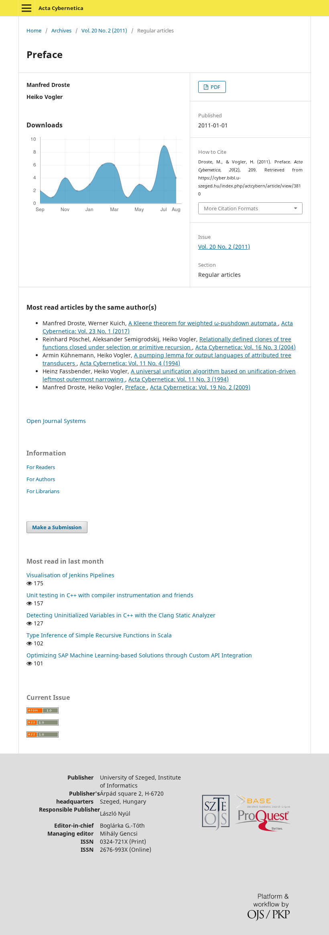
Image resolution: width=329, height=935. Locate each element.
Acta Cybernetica (61, 8)
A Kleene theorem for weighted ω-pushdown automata (203, 323)
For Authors (40, 479)
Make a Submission (57, 527)
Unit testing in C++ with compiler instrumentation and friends (109, 595)
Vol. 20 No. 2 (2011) (104, 30)
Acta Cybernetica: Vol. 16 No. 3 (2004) (245, 347)
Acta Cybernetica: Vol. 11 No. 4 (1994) (130, 363)
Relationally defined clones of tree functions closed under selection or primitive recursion (167, 343)
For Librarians (42, 491)
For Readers (40, 467)
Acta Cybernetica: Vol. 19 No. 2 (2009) (200, 387)
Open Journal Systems (56, 421)
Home (33, 30)
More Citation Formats (231, 208)
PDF (214, 87)
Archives (61, 30)
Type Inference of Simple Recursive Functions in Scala (99, 635)
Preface (136, 387)
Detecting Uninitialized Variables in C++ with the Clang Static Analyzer (120, 615)
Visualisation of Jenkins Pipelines (70, 575)
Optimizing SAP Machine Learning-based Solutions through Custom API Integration (139, 655)
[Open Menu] (26, 8)
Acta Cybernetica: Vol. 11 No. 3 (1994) (178, 379)
